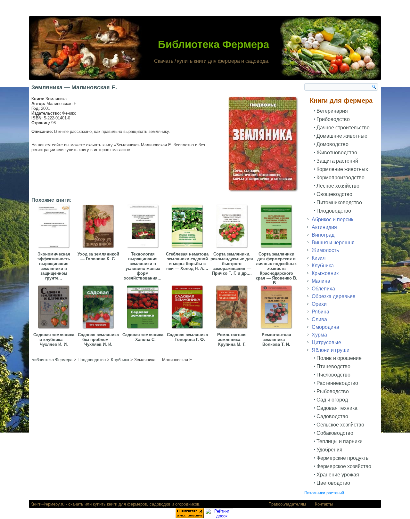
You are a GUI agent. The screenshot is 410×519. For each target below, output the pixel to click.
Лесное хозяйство (337, 186)
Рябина (320, 311)
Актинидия (324, 227)
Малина (321, 281)
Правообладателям (287, 504)
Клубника (323, 265)
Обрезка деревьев (334, 296)
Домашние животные (341, 136)
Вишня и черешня (333, 242)
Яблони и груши (330, 350)
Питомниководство (339, 202)
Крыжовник (325, 273)
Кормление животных (342, 169)
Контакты (324, 504)
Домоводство (332, 144)
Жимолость (325, 250)
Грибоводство (333, 119)
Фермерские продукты (343, 458)
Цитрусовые (326, 342)
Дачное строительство (343, 127)
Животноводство (336, 152)
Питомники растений (324, 493)
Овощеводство (334, 194)
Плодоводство (333, 211)
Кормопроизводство (340, 177)
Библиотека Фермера (213, 44)
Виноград (323, 235)
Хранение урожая (337, 474)
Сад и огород (332, 399)
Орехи (319, 304)
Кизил (318, 258)
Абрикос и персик (332, 219)
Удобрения (329, 449)
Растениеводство (337, 383)
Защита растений (337, 161)
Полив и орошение (339, 358)
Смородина (325, 327)
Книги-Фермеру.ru (47, 504)
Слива (319, 319)
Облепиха (323, 288)
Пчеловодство (333, 374)
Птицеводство (333, 366)
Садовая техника (336, 408)
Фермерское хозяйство (343, 466)
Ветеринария (332, 111)
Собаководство (334, 433)
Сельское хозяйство (340, 424)
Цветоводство (333, 483)
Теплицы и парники (339, 441)
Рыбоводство (332, 391)
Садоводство (332, 416)
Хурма (319, 334)
